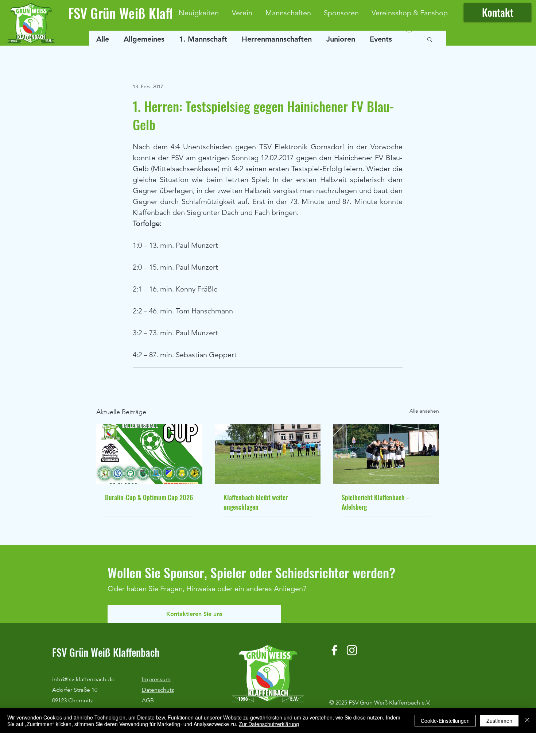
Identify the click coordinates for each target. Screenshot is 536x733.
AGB (148, 700)
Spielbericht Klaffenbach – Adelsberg (375, 502)
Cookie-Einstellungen (445, 720)
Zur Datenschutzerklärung (269, 724)
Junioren (340, 39)
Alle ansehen (424, 411)
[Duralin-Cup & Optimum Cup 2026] (149, 454)
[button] (429, 39)
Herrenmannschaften (277, 39)
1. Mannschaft (203, 39)
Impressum (156, 679)
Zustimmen (499, 720)
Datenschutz (158, 689)
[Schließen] (527, 720)
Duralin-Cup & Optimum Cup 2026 (149, 497)
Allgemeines (144, 39)
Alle (102, 39)
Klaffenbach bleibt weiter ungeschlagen (256, 502)
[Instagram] (352, 650)
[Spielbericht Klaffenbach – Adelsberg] (386, 454)
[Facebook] (334, 650)
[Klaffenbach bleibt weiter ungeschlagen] (268, 454)
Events (381, 39)
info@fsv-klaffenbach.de (83, 679)
